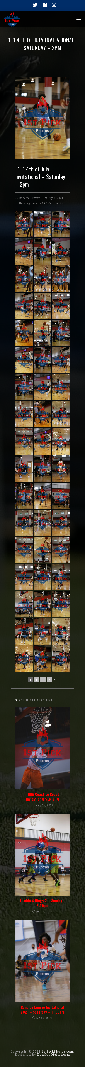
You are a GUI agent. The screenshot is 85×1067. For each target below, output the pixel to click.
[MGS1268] (42, 468)
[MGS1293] (42, 523)
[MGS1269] (61, 333)
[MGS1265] (61, 224)
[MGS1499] (42, 387)
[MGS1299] (61, 658)
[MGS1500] (42, 224)
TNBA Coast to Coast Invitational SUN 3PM (42, 797)
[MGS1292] (61, 604)
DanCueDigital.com (53, 1054)
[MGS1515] (61, 577)
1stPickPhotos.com (57, 1051)
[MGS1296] (42, 631)
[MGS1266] (42, 360)
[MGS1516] (61, 468)
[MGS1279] (61, 550)
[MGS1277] (24, 441)
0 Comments (54, 203)
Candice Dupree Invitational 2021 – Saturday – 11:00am (42, 1010)
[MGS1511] (42, 441)
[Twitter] (34, 4)
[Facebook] (43, 4)
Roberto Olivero (30, 198)
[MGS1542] (42, 658)
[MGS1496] (61, 360)
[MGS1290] (24, 604)
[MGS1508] (61, 306)
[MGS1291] (42, 577)
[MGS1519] (24, 414)
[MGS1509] (24, 468)
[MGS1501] (61, 414)
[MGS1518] (24, 523)
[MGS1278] (24, 550)
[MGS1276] (24, 496)
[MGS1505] (42, 333)
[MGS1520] (61, 631)
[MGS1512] (42, 496)
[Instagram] (52, 4)
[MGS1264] (42, 251)
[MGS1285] (61, 496)
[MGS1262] (24, 224)
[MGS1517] (61, 523)
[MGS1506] (42, 550)
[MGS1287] (42, 414)
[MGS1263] (24, 278)
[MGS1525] (24, 631)
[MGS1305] (24, 658)
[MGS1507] (24, 577)
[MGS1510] (24, 360)
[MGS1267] (24, 387)
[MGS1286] (24, 333)
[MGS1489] (61, 251)
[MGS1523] (42, 604)
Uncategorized (29, 203)
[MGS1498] (24, 251)
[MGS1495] (24, 306)
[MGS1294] (61, 441)
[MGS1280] (61, 387)
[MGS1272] (42, 306)
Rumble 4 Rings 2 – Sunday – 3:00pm (42, 903)
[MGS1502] (42, 278)
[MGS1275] (61, 278)
